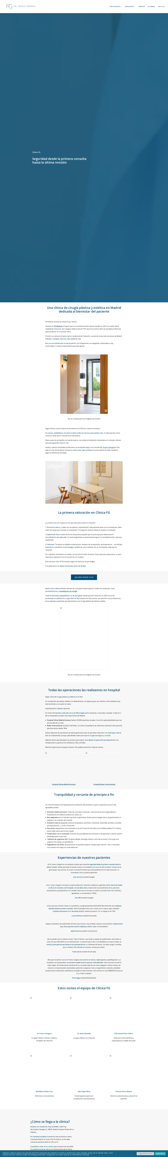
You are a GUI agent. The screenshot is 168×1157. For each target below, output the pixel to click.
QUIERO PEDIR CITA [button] (84, 577)
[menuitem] (116, 6)
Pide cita (161, 6)
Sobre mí (141, 6)
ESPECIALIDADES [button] (115, 6)
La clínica (151, 6)
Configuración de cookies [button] (145, 1153)
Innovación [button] (129, 6)
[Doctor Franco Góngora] (20, 6)
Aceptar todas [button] (160, 1153)
